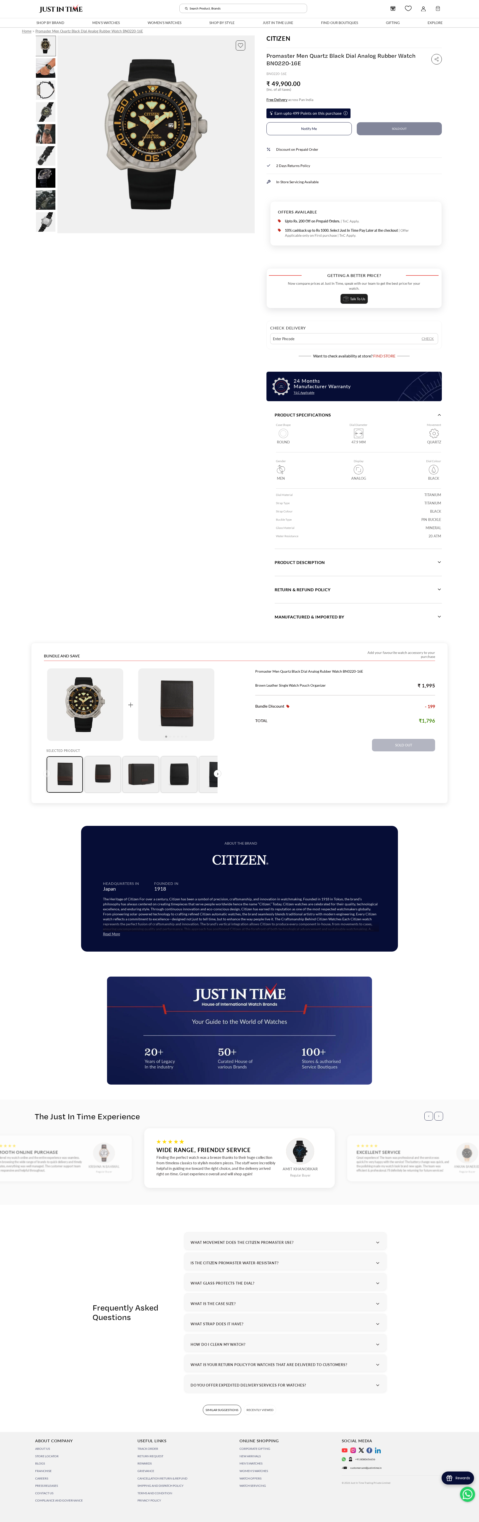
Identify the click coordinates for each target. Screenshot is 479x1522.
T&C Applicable (304, 392)
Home (26, 31)
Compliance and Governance (59, 1500)
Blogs (40, 1463)
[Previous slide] (61, 134)
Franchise (43, 1471)
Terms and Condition (154, 1493)
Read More (111, 934)
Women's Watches (254, 1471)
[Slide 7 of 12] (45, 178)
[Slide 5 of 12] (45, 134)
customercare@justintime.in (366, 1467)
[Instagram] (353, 1450)
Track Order (147, 1449)
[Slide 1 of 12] (45, 46)
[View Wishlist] (408, 8)
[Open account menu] (423, 8)
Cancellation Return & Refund (162, 1478)
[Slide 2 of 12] (45, 68)
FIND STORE (384, 355)
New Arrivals (250, 1456)
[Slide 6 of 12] (45, 156)
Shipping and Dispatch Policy (160, 1486)
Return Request (150, 1456)
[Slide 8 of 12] (45, 200)
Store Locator (47, 1456)
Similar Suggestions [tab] (222, 1410)
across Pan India (289, 99)
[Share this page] (436, 59)
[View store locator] (393, 8)
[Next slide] (250, 134)
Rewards (144, 1463)
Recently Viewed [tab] (259, 1410)
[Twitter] (361, 1450)
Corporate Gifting (255, 1449)
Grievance (145, 1471)
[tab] (64, 774)
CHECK (428, 338)
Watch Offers (250, 1478)
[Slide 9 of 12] (45, 222)
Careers (41, 1478)
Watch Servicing (253, 1486)
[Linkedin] (378, 1450)
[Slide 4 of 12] (45, 112)
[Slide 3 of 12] (45, 90)
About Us (42, 1449)
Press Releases (46, 1486)
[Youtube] (345, 1450)
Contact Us (44, 1493)
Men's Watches (251, 1463)
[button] (240, 45)
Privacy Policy (149, 1500)
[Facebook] (369, 1450)
